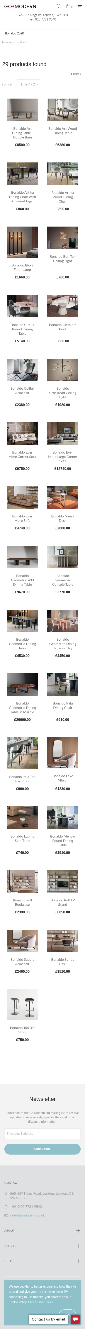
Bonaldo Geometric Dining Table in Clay (62, 644)
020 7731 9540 (45, 19)
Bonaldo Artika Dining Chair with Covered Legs (22, 197)
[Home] (20, 11)
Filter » (76, 74)
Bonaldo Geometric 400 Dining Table (22, 580)
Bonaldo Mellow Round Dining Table (62, 841)
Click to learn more (40, 1302)
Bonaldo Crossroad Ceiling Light (62, 393)
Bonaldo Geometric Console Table (62, 580)
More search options (14, 42)
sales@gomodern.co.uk (27, 1215)
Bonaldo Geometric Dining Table (22, 644)
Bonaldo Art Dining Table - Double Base (22, 133)
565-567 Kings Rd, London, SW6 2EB (42, 15)
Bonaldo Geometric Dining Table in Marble (22, 708)
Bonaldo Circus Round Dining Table (22, 329)
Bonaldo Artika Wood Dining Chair (62, 197)
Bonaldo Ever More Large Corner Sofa (62, 457)
